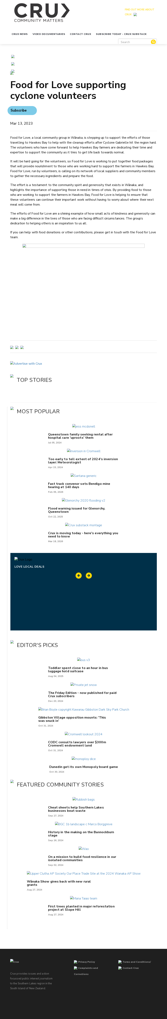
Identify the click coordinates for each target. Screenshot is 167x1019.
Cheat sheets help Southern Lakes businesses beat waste (76, 809)
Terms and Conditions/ (137, 962)
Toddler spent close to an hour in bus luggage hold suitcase (78, 669)
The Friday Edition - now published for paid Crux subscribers (82, 694)
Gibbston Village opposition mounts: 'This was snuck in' (72, 719)
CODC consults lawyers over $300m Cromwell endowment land (77, 744)
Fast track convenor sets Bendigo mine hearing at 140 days (79, 485)
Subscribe (19, 110)
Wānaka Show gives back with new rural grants (59, 883)
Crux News (20, 34)
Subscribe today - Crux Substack (121, 34)
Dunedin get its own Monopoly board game (83, 767)
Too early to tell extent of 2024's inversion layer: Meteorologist (83, 460)
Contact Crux (80, 34)
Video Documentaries (49, 34)
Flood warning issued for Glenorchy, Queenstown (76, 510)
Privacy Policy (86, 962)
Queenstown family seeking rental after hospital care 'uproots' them (80, 436)
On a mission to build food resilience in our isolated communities (82, 858)
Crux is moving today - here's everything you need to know (83, 535)
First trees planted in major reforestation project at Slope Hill (81, 908)
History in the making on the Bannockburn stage (81, 834)
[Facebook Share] (12, 71)
